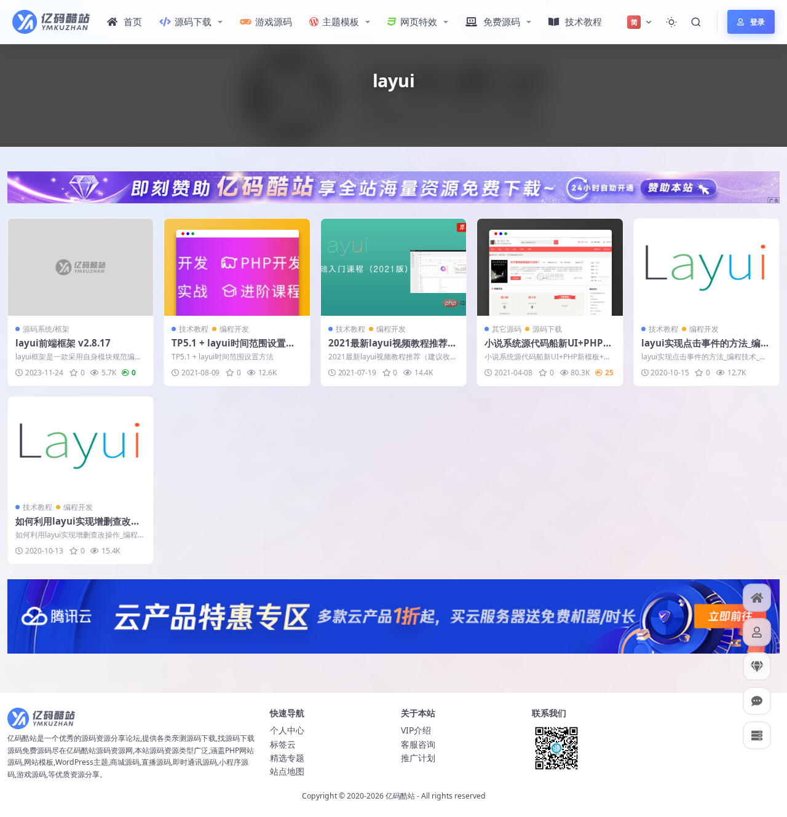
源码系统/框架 (46, 329)
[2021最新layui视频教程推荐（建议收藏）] (393, 267)
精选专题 (287, 758)
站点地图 (287, 771)
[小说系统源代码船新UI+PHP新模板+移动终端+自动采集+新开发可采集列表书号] (549, 267)
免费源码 (501, 21)
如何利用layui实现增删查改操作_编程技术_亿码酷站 (77, 527)
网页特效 (418, 21)
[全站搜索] (696, 22)
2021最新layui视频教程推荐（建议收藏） (388, 349)
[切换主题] (671, 22)
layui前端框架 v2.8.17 (63, 343)
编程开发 (234, 329)
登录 (757, 22)
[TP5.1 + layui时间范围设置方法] (236, 267)
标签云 (283, 744)
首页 (133, 21)
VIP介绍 (416, 730)
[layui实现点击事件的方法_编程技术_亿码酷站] (706, 267)
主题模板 (340, 21)
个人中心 (287, 730)
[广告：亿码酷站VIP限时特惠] (393, 186)
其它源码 (506, 329)
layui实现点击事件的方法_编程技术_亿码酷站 (705, 349)
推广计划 (418, 758)
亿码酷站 (400, 796)
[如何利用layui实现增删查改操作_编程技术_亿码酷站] (80, 445)
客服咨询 (418, 744)
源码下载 (193, 21)
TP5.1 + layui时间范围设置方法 (233, 349)
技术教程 (583, 21)
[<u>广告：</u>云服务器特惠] (393, 615)
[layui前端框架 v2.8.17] (80, 267)
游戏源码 (273, 21)
